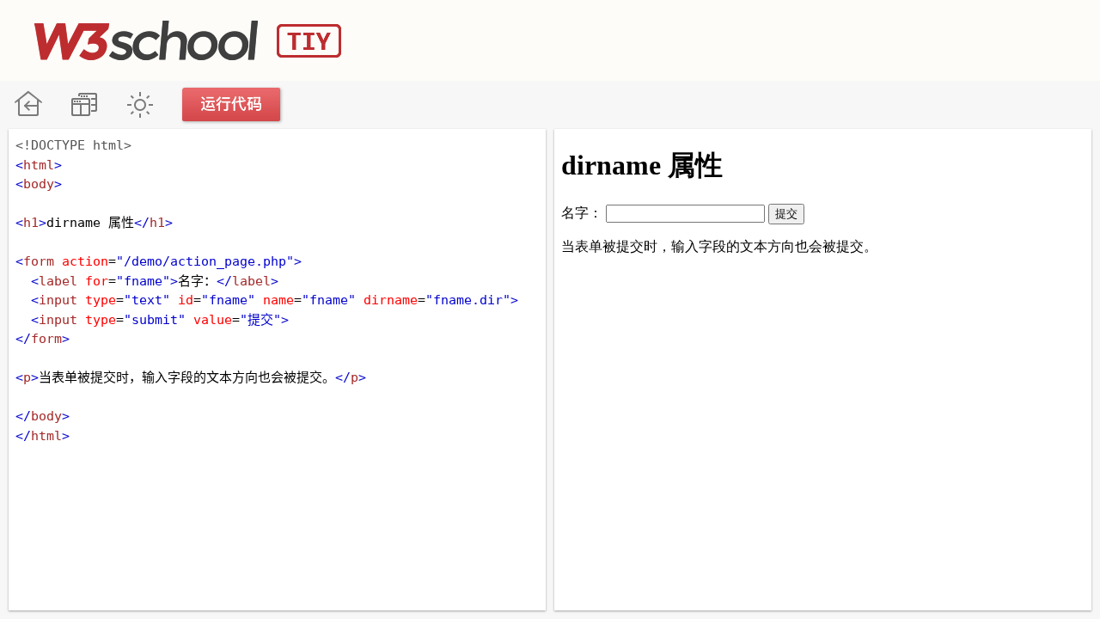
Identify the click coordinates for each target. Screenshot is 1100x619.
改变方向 (84, 104)
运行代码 (232, 104)
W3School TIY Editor (187, 40)
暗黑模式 (140, 104)
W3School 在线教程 (28, 104)
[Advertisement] (753, 38)
